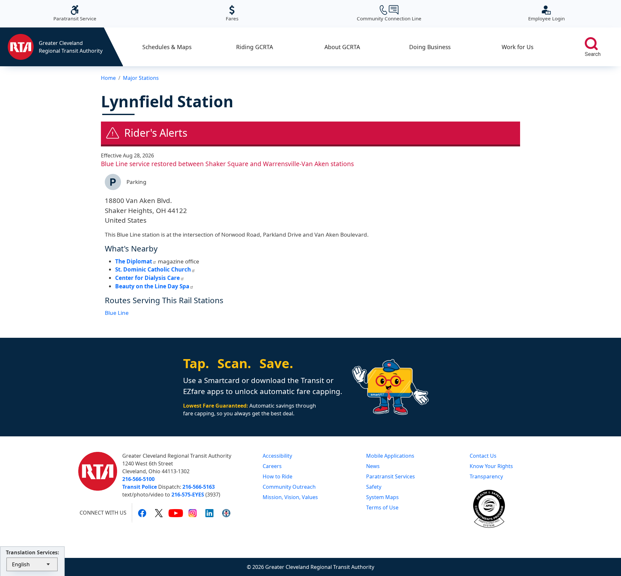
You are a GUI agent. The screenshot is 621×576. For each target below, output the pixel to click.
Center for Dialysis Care (147, 278)
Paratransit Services (390, 476)
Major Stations (141, 77)
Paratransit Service (74, 13)
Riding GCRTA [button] (254, 47)
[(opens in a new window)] (142, 513)
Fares (232, 13)
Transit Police (139, 486)
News (373, 466)
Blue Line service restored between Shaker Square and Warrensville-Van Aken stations (227, 163)
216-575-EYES (187, 494)
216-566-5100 (138, 479)
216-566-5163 (198, 486)
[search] (591, 43)
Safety (373, 486)
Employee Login (546, 13)
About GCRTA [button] (342, 47)
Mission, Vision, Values (290, 497)
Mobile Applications (390, 455)
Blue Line (117, 312)
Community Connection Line (389, 13)
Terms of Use (382, 507)
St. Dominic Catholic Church (153, 269)
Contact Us (483, 455)
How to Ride (277, 476)
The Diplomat (133, 261)
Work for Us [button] (517, 47)
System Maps (382, 497)
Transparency (486, 476)
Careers (272, 466)
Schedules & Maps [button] (166, 47)
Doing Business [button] (430, 47)
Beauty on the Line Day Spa (152, 286)
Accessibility (277, 455)
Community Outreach (289, 486)
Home (108, 77)
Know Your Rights (491, 466)
